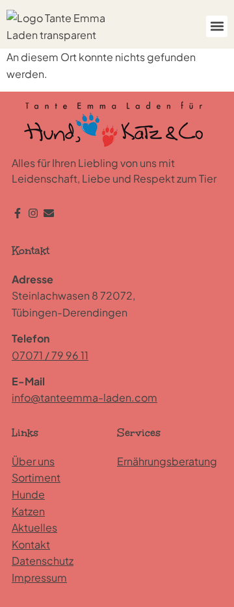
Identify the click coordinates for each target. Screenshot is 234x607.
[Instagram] (33, 213)
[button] (217, 26)
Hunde (28, 494)
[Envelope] (49, 213)
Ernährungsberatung (167, 461)
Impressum (39, 577)
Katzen (28, 511)
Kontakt (31, 544)
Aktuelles (34, 527)
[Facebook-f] (17, 213)
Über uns (33, 461)
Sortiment (36, 477)
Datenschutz (42, 560)
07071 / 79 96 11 (50, 355)
